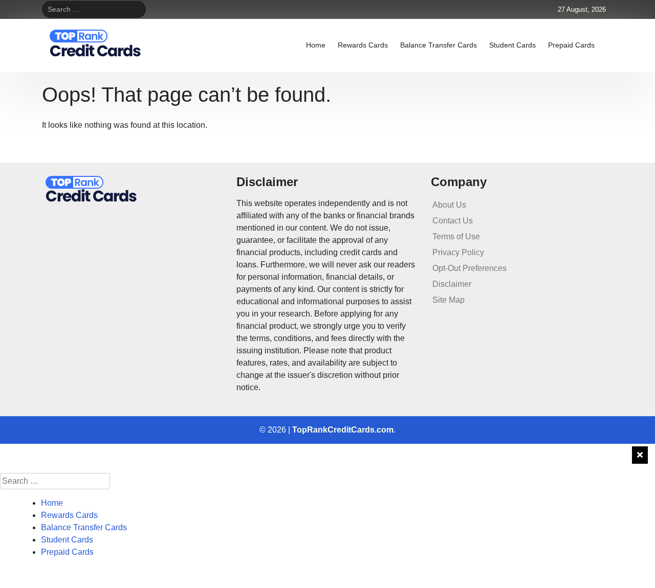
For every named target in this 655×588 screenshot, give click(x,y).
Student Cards (512, 45)
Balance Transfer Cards (438, 45)
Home (315, 45)
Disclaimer (451, 284)
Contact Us (452, 220)
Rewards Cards (363, 45)
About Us (449, 204)
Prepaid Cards (571, 45)
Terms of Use (456, 236)
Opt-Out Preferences (469, 268)
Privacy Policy (458, 252)
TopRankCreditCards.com (343, 429)
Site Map (448, 300)
